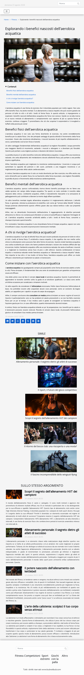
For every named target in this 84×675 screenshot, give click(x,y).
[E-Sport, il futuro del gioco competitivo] (57, 377)
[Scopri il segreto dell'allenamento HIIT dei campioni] (51, 405)
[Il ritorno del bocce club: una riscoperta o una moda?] (50, 433)
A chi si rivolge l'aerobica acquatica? (19, 98)
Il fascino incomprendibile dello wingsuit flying (54, 474)
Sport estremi (45, 657)
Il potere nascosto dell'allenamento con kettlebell (49, 569)
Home (6, 19)
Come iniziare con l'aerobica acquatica (20, 102)
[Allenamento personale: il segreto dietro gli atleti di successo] (46, 348)
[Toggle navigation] (6, 11)
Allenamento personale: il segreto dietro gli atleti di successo (46, 361)
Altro (65, 655)
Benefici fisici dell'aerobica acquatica (19, 90)
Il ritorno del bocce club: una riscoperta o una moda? (50, 446)
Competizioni (32, 655)
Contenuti (11, 86)
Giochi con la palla (55, 659)
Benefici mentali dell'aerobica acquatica (21, 94)
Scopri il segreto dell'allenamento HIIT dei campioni (51, 418)
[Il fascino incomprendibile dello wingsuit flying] (54, 461)
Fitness (14, 19)
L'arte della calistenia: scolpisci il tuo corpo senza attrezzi (51, 607)
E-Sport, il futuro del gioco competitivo (57, 389)
